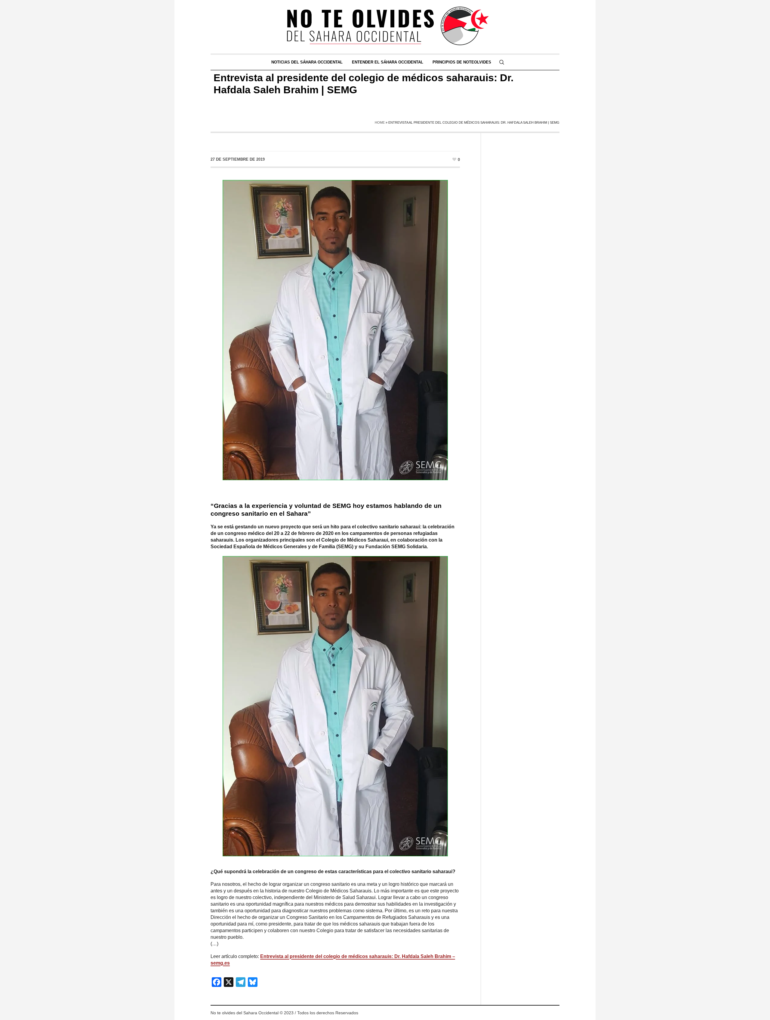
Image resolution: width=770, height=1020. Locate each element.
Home (380, 122)
